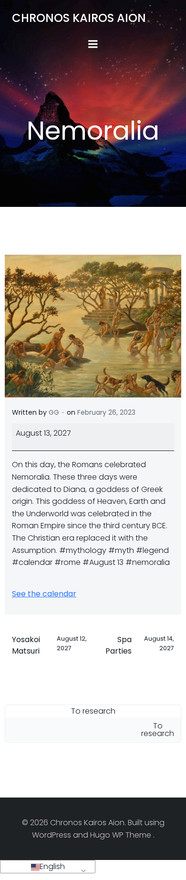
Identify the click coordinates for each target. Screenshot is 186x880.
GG (54, 412)
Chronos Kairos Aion (79, 18)
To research (93, 711)
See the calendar (44, 593)
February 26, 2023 (106, 412)
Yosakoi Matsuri (49, 645)
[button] (47, 866)
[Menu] (93, 44)
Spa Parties (139, 645)
